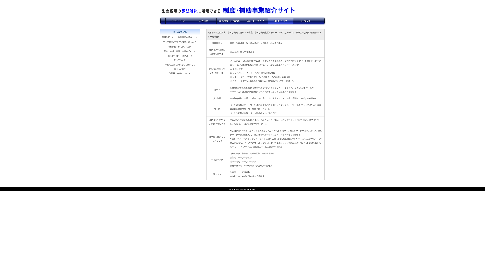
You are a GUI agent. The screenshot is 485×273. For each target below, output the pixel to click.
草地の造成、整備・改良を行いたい (180, 51)
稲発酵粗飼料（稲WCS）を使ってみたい (180, 58)
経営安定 (306, 21)
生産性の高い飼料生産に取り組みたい (180, 42)
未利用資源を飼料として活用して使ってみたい (180, 67)
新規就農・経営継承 (229, 21)
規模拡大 (203, 21)
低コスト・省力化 (255, 21)
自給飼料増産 (280, 21)
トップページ (178, 21)
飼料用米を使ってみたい (180, 73)
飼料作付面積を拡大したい (180, 47)
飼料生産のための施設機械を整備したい (180, 37)
